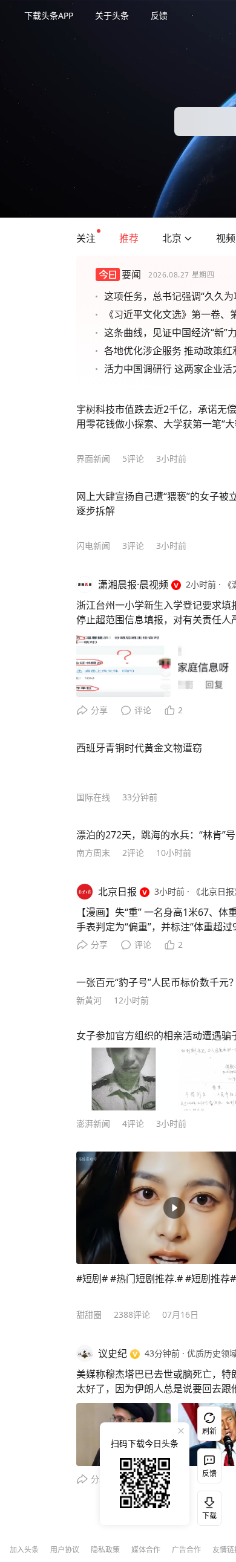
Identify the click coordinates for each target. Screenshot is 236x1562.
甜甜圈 (89, 1314)
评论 (142, 710)
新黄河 (89, 1000)
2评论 (133, 852)
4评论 (133, 1123)
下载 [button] (207, 1506)
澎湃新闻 (93, 1123)
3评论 (133, 545)
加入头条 (24, 1549)
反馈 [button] (159, 15)
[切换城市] (188, 238)
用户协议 (64, 1549)
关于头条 (112, 15)
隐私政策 (105, 1549)
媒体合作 (145, 1549)
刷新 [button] (209, 1431)
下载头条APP (48, 15)
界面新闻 (93, 458)
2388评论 (132, 1314)
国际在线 (93, 797)
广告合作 (186, 1549)
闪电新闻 (93, 545)
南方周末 (93, 852)
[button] (86, 238)
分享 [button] (99, 710)
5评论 (133, 458)
